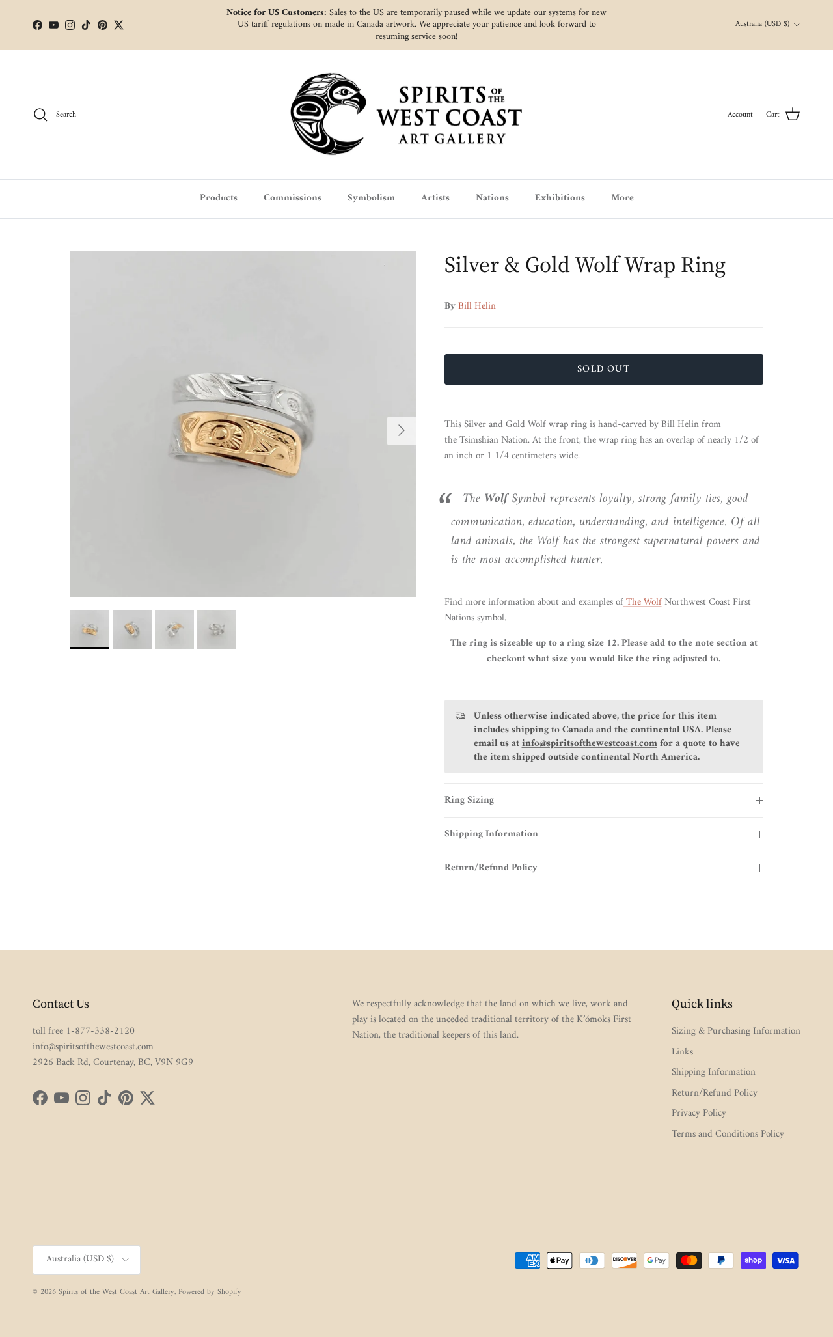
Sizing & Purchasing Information (736, 1031)
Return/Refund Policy (491, 868)
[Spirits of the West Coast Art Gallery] (416, 115)
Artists (435, 198)
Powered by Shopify (209, 1292)
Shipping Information (491, 834)
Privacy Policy (699, 1113)
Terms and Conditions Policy (728, 1134)
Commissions (292, 198)
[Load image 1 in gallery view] (243, 424)
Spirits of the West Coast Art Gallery (116, 1292)
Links (682, 1052)
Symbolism (371, 198)
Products (219, 198)
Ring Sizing (469, 800)
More (622, 198)
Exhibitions (560, 198)
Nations (492, 198)
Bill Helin (477, 306)
